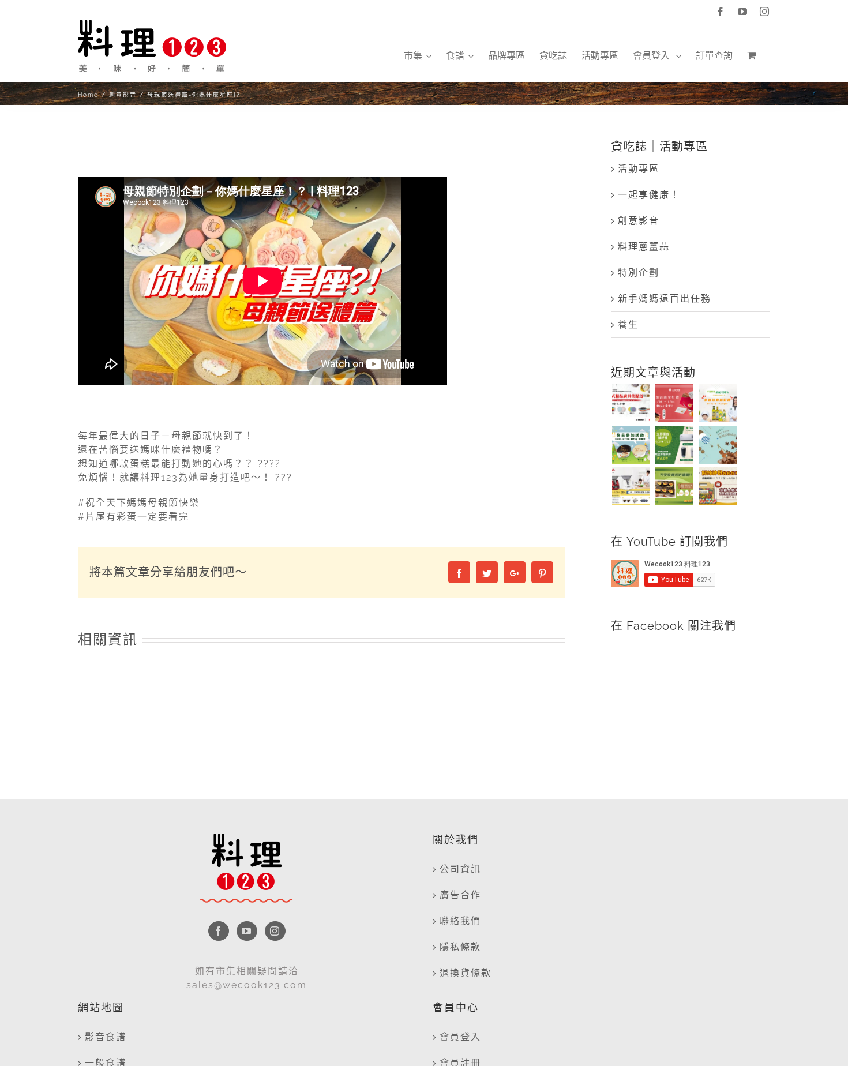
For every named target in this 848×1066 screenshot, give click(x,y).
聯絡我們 (460, 920)
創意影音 (638, 220)
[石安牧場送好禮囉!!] (674, 486)
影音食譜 (105, 1036)
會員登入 (460, 1036)
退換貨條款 (465, 972)
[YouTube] (247, 931)
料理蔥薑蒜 (644, 246)
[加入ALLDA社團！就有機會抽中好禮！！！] (631, 486)
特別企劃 (638, 272)
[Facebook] (218, 931)
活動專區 (638, 168)
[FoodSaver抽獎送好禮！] (674, 445)
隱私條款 (460, 946)
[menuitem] (417, 56)
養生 (628, 324)
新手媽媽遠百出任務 (664, 298)
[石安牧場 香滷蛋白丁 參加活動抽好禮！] (717, 445)
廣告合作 (460, 894)
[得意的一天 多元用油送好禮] (717, 403)
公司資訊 (460, 869)
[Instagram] (275, 931)
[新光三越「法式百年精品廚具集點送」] (631, 403)
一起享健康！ (649, 194)
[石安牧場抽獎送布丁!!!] (631, 445)
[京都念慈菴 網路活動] (717, 486)
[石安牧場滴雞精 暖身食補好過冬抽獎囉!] (674, 403)
